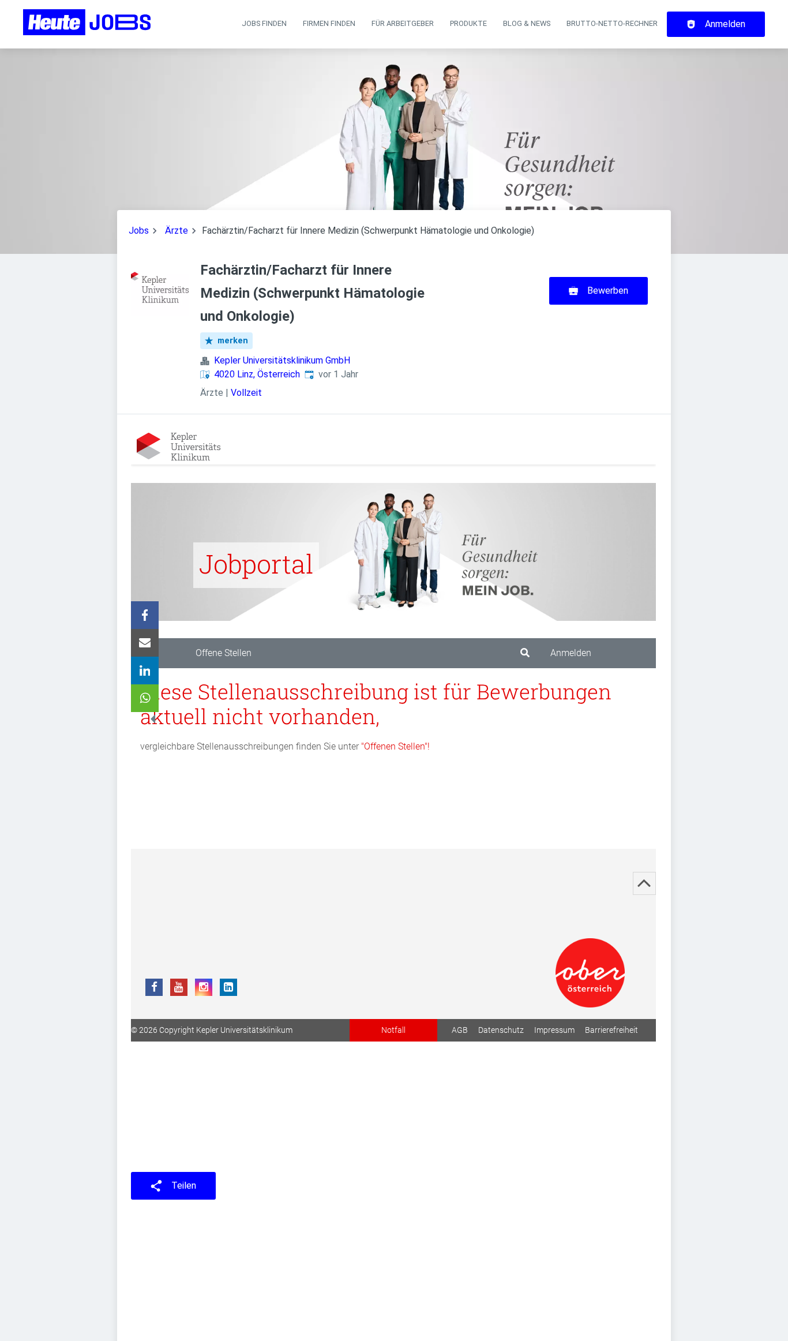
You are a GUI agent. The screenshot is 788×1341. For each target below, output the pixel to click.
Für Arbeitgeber (403, 23)
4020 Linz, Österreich (257, 374)
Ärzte (176, 230)
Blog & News (526, 23)
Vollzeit (246, 392)
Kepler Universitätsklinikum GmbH (282, 360)
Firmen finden (329, 23)
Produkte (468, 23)
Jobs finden (264, 23)
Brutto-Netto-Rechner (612, 23)
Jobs (139, 230)
